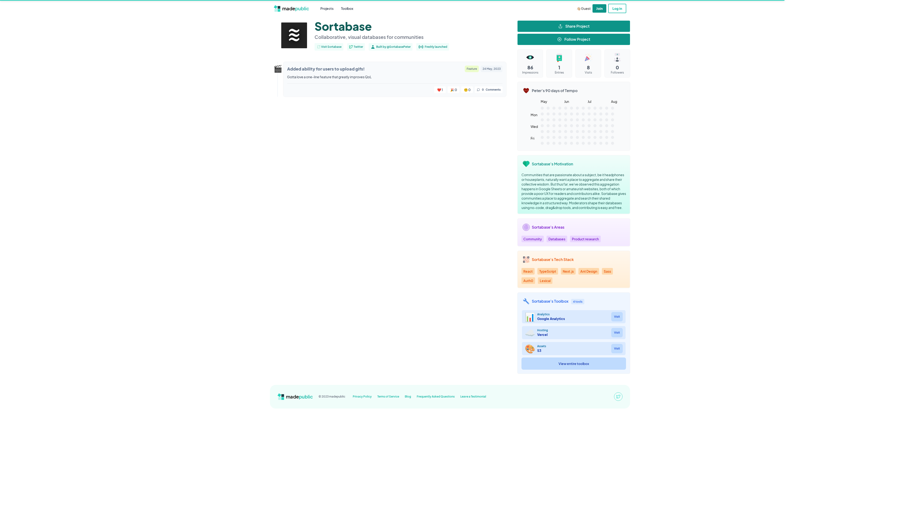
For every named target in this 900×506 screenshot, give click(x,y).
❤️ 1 (440, 90)
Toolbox (347, 8)
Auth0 (528, 281)
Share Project (577, 26)
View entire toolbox (574, 363)
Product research (585, 239)
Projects (327, 8)
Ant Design (588, 271)
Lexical (545, 281)
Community (532, 239)
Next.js (568, 271)
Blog (408, 396)
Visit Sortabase (331, 46)
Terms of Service (388, 396)
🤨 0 (467, 90)
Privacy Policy (362, 396)
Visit (617, 316)
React (528, 271)
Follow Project (577, 39)
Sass (607, 271)
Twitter (358, 46)
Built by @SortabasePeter (393, 46)
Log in (617, 8)
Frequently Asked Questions (436, 396)
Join (599, 8)
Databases (556, 239)
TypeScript (547, 271)
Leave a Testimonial (473, 396)
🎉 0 (453, 90)
